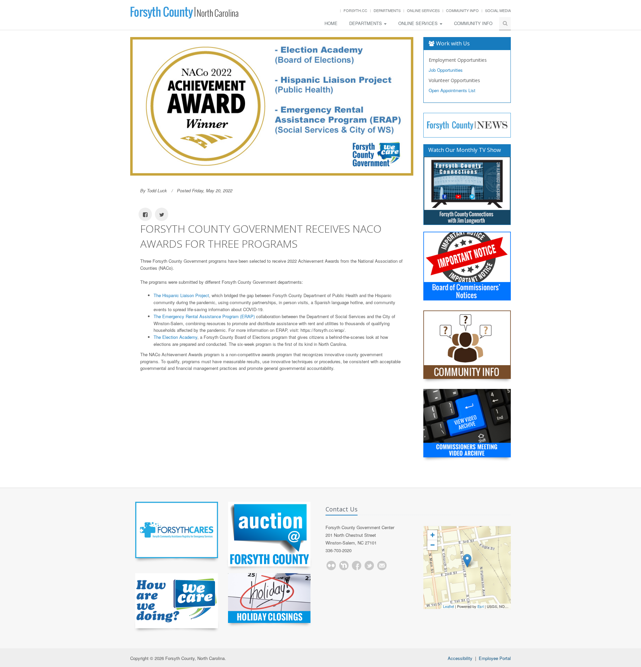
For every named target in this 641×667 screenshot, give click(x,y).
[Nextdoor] (344, 565)
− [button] (432, 545)
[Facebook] (356, 565)
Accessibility (460, 658)
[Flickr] (331, 565)
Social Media (498, 10)
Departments (387, 10)
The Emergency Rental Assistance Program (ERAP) (204, 316)
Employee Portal (495, 658)
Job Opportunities (446, 70)
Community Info (462, 10)
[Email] (382, 565)
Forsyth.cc (355, 10)
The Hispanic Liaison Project (181, 295)
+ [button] (432, 535)
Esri (480, 606)
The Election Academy (175, 337)
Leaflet (448, 606)
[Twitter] (369, 565)
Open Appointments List (452, 90)
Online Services (423, 10)
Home (331, 23)
